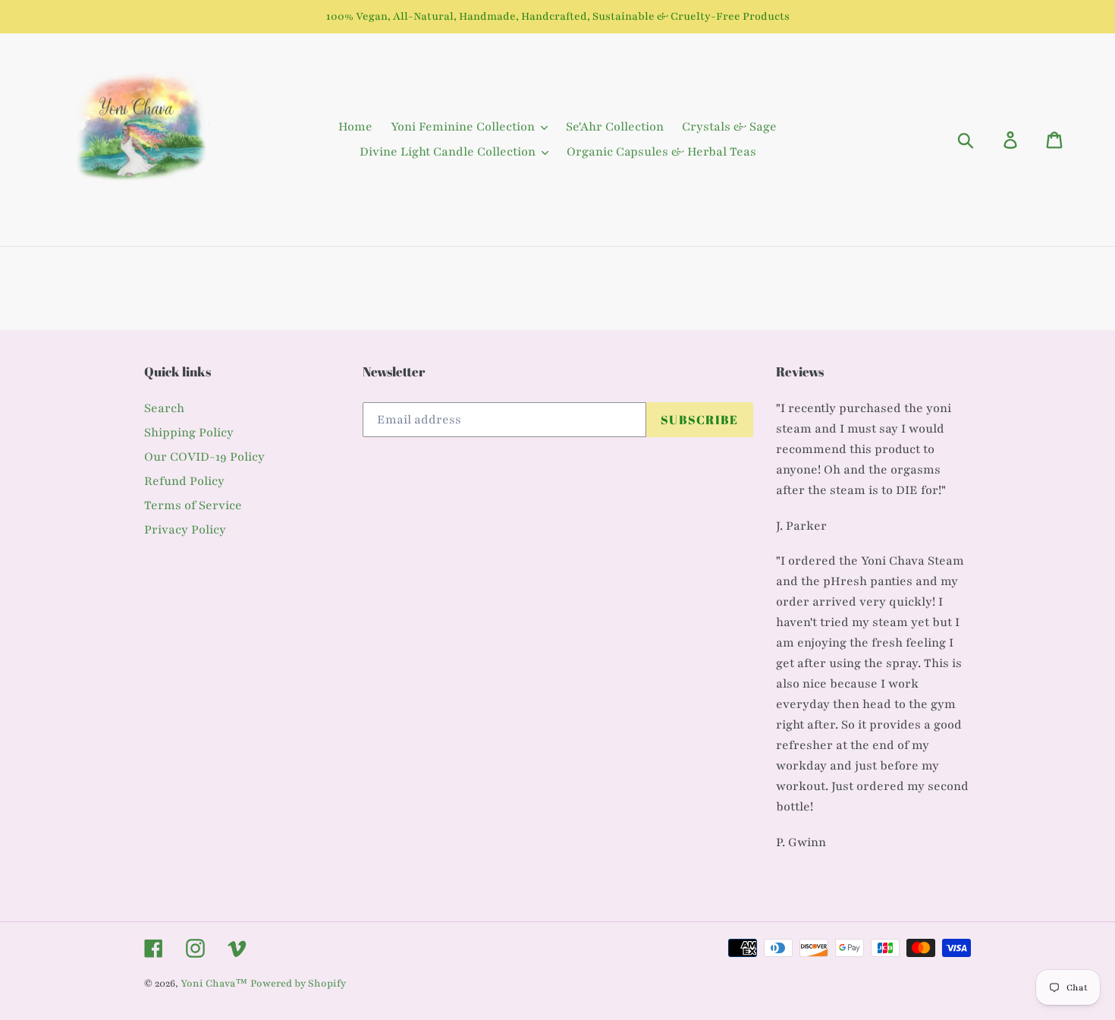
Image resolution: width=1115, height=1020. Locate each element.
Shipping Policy (189, 432)
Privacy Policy (185, 529)
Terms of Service (193, 505)
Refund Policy (184, 481)
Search (164, 408)
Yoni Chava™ (214, 983)
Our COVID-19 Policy (204, 457)
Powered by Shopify (298, 983)
